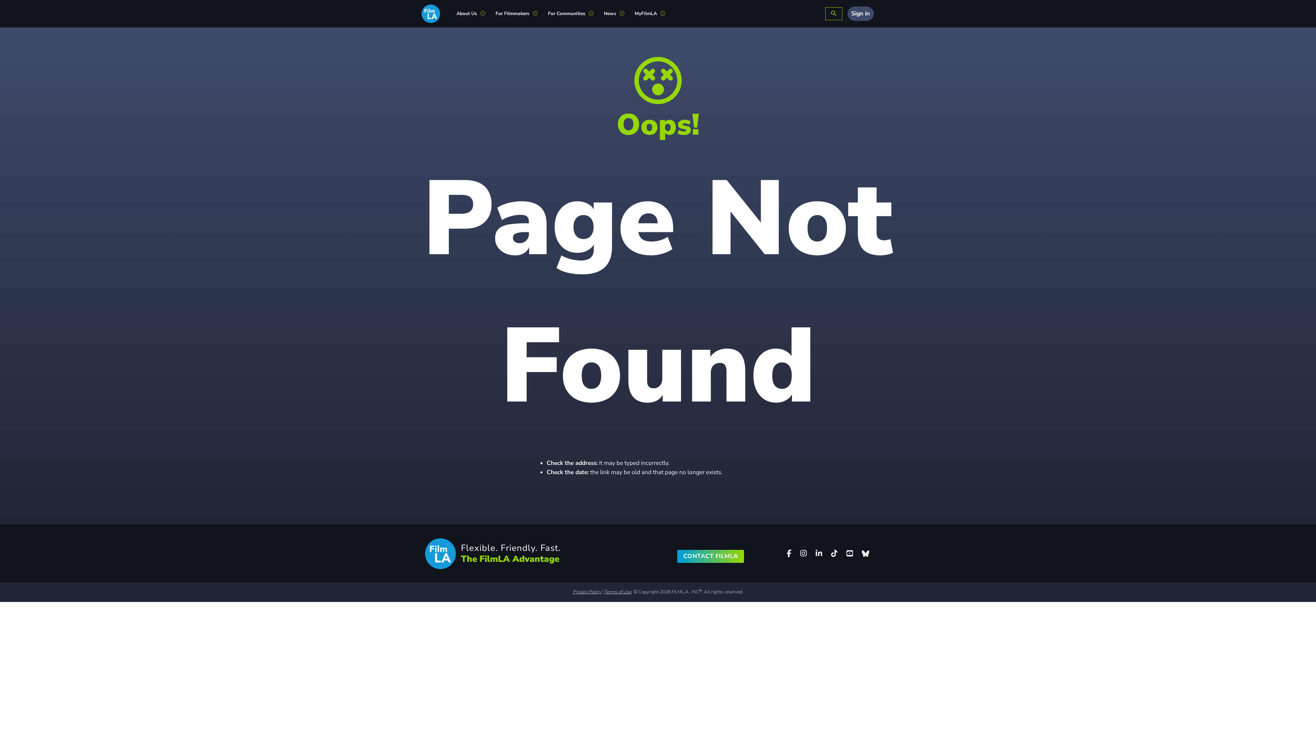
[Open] (833, 14)
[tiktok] (834, 553)
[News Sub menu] (625, 13)
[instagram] (803, 553)
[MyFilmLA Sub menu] (665, 13)
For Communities (566, 13)
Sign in (860, 13)
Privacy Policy (587, 592)
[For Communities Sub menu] (594, 13)
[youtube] (849, 553)
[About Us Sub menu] (485, 13)
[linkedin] (819, 553)
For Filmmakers (512, 13)
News (610, 13)
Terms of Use (618, 592)
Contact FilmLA (710, 556)
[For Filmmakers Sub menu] (538, 13)
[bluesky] (865, 553)
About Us (466, 13)
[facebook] (789, 553)
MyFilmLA (646, 13)
